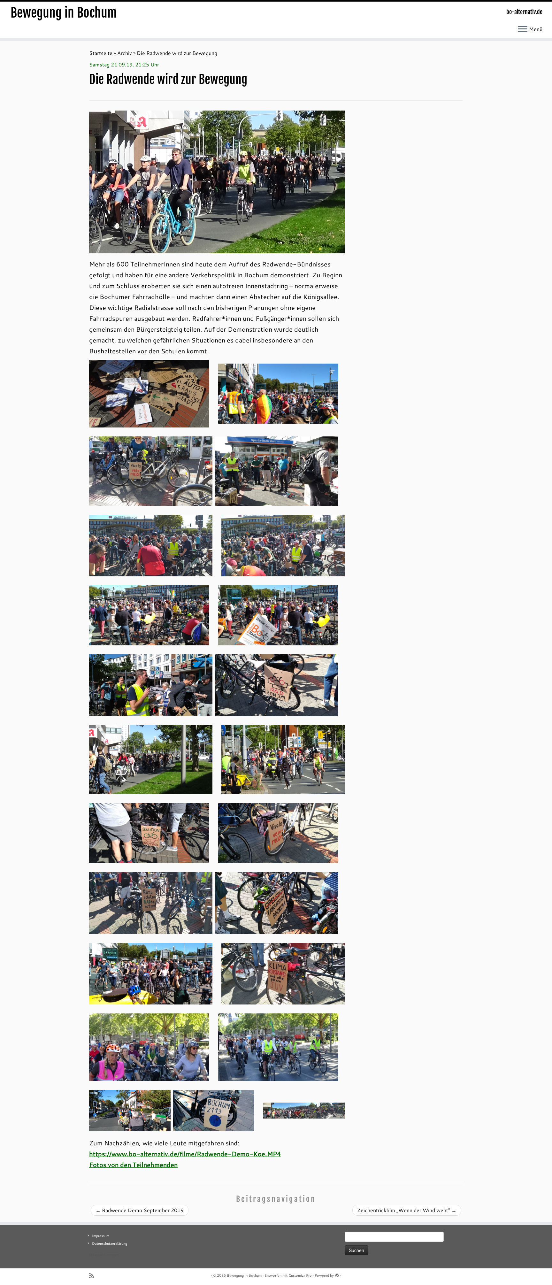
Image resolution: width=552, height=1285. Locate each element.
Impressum (100, 1235)
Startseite (100, 53)
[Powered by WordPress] (337, 1274)
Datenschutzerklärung (109, 1243)
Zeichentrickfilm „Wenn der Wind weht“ (406, 1210)
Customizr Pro (300, 1275)
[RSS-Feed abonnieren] (93, 1275)
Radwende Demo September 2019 (140, 1210)
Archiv (124, 53)
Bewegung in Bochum (64, 12)
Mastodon (97, 1255)
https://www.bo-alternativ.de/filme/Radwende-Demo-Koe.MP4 (185, 1153)
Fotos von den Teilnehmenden (133, 1164)
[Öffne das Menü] (522, 29)
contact (113, 1255)
